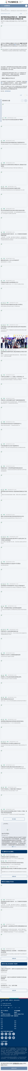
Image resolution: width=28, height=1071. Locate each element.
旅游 (15, 1024)
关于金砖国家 (17, 1010)
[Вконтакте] (2, 1034)
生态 (15, 1028)
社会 (2, 1021)
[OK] (6, 1034)
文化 (2, 1024)
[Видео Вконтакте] (9, 1037)
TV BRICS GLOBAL (5, 1014)
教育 (15, 1026)
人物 (2, 1026)
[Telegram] (6, 1037)
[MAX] (13, 1037)
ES (15, 1007)
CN (8, 1007)
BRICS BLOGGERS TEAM (7, 1015)
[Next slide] (25, 100)
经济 (15, 1021)
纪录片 (15, 1012)
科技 (2, 1022)
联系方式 (16, 1015)
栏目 (2, 1018)
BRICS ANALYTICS (19, 1014)
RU (1, 1007)
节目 (2, 1012)
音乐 (2, 1028)
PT (12, 1007)
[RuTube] (2, 1037)
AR (19, 1007)
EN (5, 1007)
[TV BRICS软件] (2, 1044)
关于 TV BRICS (4, 1010)
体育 (15, 1022)
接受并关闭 (14, 1068)
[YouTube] (9, 1034)
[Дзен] (13, 1034)
